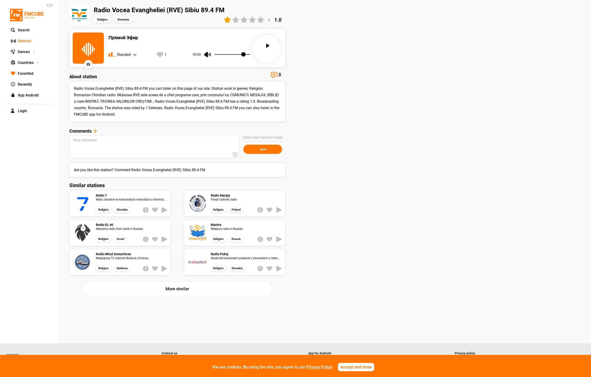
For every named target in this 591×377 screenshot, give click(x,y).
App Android (28, 95)
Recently (25, 84)
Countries (26, 62)
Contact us (169, 353)
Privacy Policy (319, 367)
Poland (236, 209)
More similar (177, 288)
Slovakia (122, 209)
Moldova (122, 268)
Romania (123, 19)
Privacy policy (465, 353)
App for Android (319, 353)
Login (22, 111)
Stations (24, 41)
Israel (120, 239)
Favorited (25, 73)
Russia (236, 239)
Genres (24, 52)
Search (24, 30)
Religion (102, 19)
